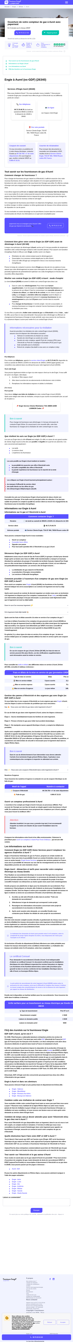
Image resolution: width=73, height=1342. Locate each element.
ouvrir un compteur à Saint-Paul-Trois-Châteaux (33, 839)
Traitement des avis (31, 1295)
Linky (54, 595)
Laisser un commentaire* (12, 1197)
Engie (59, 701)
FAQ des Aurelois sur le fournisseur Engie (22, 69)
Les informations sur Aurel (17, 66)
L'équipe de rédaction (31, 1282)
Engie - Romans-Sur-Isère (21, 1093)
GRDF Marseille (54, 1333)
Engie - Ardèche (17, 1186)
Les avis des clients (31, 1288)
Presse (28, 1290)
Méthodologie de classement (33, 1298)
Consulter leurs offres (20, 542)
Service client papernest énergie (34, 1287)
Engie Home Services (29, 860)
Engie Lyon (29, 1333)
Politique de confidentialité (33, 1296)
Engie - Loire (16, 1182)
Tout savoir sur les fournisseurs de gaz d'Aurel (24, 61)
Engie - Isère (16, 1179)
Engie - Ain (16, 1184)
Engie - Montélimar (18, 1091)
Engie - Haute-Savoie (19, 1193)
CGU (27, 1293)
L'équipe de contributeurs (32, 1284)
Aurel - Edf (16, 1169)
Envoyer (36, 1210)
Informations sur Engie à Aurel (18, 63)
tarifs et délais (23, 664)
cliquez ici (61, 1214)
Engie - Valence (17, 1089)
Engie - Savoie (17, 1191)
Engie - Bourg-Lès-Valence (21, 1096)
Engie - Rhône (17, 1188)
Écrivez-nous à (34, 1305)
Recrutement (29, 1292)
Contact (28, 1285)
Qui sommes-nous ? (31, 1281)
